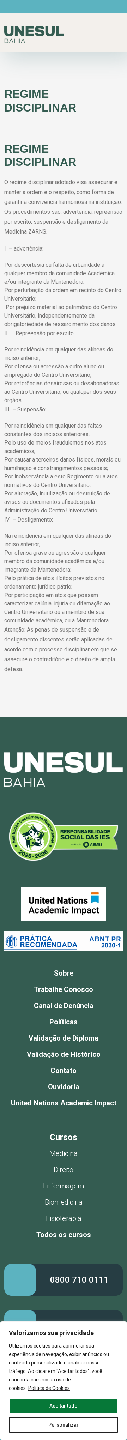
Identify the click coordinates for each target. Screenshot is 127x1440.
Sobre (63, 973)
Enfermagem (63, 1186)
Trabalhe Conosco (63, 989)
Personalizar (63, 1425)
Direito (63, 1169)
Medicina (63, 1153)
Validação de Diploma (63, 1038)
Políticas (63, 1022)
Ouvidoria (63, 1087)
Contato (63, 1070)
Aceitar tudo (63, 1406)
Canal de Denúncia (63, 1005)
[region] (63, 1380)
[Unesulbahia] (34, 34)
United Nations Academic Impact (63, 1103)
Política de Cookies (49, 1388)
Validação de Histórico (64, 1054)
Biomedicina (64, 1202)
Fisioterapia (63, 1218)
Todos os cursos (63, 1234)
